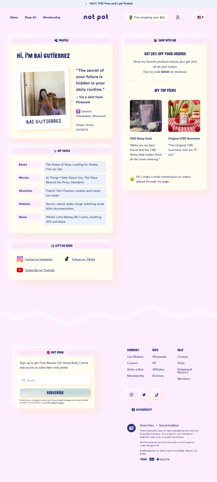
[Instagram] (133, 394)
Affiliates (158, 369)
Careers (132, 363)
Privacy (61, 403)
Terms (53, 403)
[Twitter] (146, 394)
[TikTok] (157, 394)
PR (154, 363)
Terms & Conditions (169, 425)
